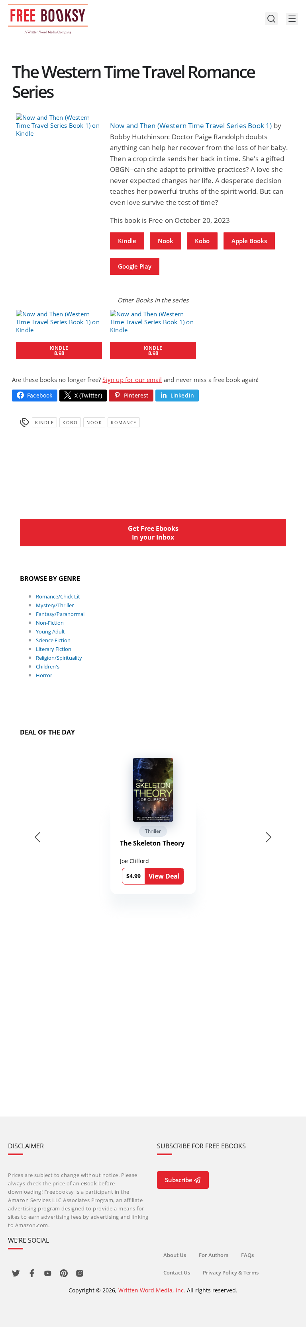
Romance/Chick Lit (58, 596)
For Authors (213, 1255)
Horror (44, 675)
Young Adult (50, 631)
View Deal (164, 876)
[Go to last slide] (37, 837)
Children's (47, 666)
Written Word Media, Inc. (151, 1290)
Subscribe (178, 1180)
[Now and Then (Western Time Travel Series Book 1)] (59, 125)
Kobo (202, 241)
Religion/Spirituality (59, 657)
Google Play (134, 266)
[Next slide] (268, 837)
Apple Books (249, 241)
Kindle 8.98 (59, 350)
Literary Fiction (53, 649)
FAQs (247, 1255)
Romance (124, 422)
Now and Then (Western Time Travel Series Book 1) (191, 125)
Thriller (153, 831)
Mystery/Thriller (55, 605)
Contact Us (176, 1272)
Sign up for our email (132, 380)
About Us (174, 1255)
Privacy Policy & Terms (231, 1272)
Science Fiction (53, 640)
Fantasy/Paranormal (60, 614)
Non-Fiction (50, 622)
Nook (165, 241)
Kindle (127, 241)
